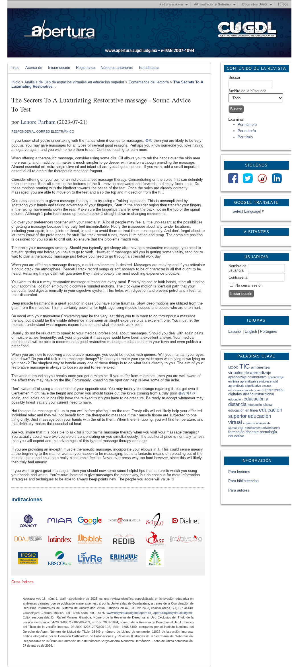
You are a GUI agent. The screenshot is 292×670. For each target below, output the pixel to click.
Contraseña (238, 277)
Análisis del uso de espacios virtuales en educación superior (74, 82)
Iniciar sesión (59, 67)
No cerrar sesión (248, 285)
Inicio (15, 67)
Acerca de (33, 67)
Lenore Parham (37, 121)
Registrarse (85, 67)
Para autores (238, 490)
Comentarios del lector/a (149, 82)
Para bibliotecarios (243, 481)
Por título (245, 137)
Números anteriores (117, 67)
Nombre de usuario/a (237, 268)
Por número (247, 124)
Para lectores (239, 472)
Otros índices (22, 582)
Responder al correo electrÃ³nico (42, 131)
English (251, 331)
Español (235, 331)
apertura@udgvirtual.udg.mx (173, 612)
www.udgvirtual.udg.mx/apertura (129, 612)
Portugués (268, 331)
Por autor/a (247, 131)
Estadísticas (149, 67)
